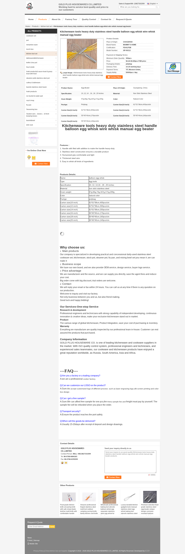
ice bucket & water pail (34, 96)
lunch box (29, 49)
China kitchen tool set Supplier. (56, 551)
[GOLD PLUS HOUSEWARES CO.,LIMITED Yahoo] (62, 462)
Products (42, 19)
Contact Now (115, 77)
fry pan (28, 105)
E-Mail (29, 540)
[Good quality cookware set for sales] (33, 138)
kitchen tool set (46, 26)
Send (52, 527)
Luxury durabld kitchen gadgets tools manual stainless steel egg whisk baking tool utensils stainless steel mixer (129, 510)
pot (27, 40)
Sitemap (36, 540)
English (153, 4)
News (29, 538)
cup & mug (30, 100)
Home (31, 19)
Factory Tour (71, 19)
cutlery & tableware (33, 83)
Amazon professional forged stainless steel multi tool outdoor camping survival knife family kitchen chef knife (89, 509)
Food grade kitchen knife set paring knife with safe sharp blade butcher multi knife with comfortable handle (68, 509)
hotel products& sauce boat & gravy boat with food (39, 73)
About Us (56, 19)
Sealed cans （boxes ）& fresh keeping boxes (37, 115)
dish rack (29, 125)
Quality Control (89, 19)
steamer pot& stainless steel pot (38, 78)
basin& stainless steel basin (36, 87)
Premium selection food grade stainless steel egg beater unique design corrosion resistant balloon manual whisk (149, 510)
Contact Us (106, 19)
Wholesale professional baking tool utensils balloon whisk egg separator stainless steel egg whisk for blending (109, 510)
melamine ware (32, 45)
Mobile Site (34, 544)
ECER (147, 551)
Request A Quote (124, 19)
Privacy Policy (38, 551)
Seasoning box (31, 109)
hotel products (31, 91)
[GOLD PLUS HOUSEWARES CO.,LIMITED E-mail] (65, 462)
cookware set (31, 36)
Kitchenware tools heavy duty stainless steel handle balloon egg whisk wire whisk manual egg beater (83, 75)
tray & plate (30, 67)
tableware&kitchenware (35, 58)
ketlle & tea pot (31, 63)
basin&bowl (30, 120)
